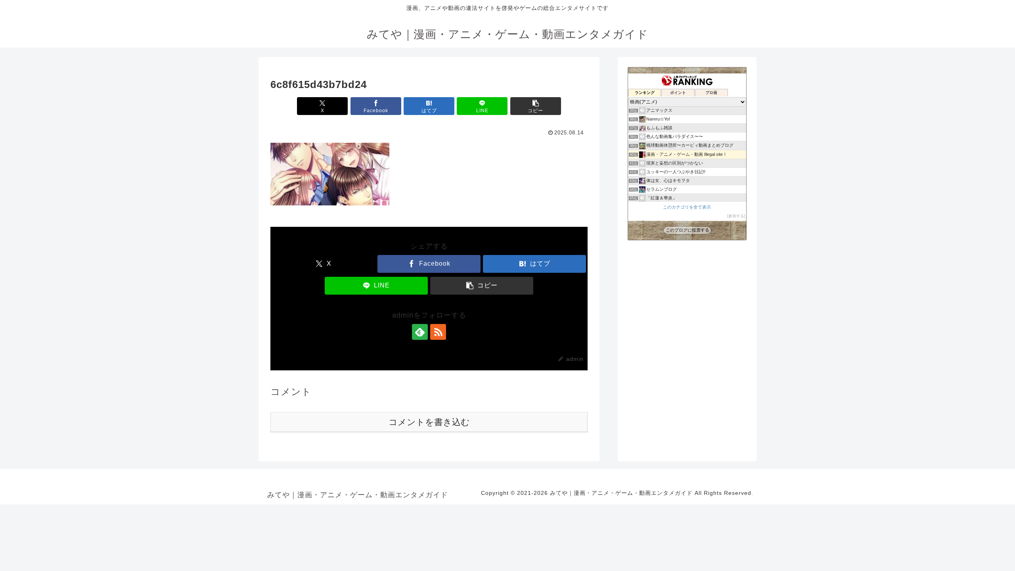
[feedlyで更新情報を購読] (420, 332)
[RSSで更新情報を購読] (438, 332)
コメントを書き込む (429, 422)
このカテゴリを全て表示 (687, 207)
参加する (736, 216)
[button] (535, 106)
